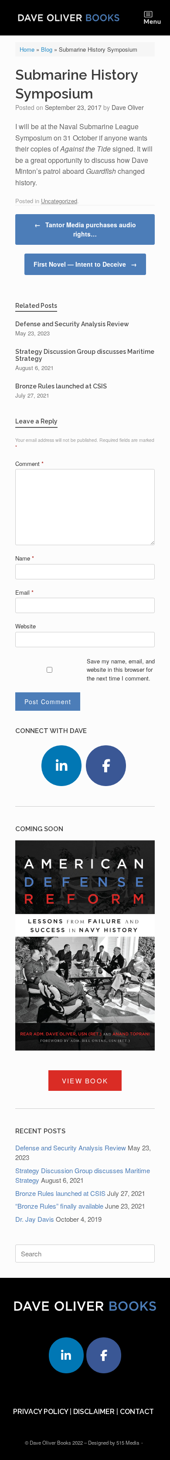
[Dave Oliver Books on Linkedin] (61, 765)
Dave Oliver (128, 107)
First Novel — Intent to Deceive (85, 264)
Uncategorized (59, 201)
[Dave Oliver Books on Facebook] (106, 765)
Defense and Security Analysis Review (70, 1147)
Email (24, 592)
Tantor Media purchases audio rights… (85, 229)
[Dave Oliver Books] (69, 17)
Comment (29, 463)
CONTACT (137, 1411)
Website (25, 626)
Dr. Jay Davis (34, 1219)
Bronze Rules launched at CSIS (60, 1193)
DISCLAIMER (94, 1411)
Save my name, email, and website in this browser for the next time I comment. (121, 669)
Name (24, 558)
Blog (46, 49)
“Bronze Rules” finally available (59, 1205)
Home (27, 49)
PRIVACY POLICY (40, 1411)
